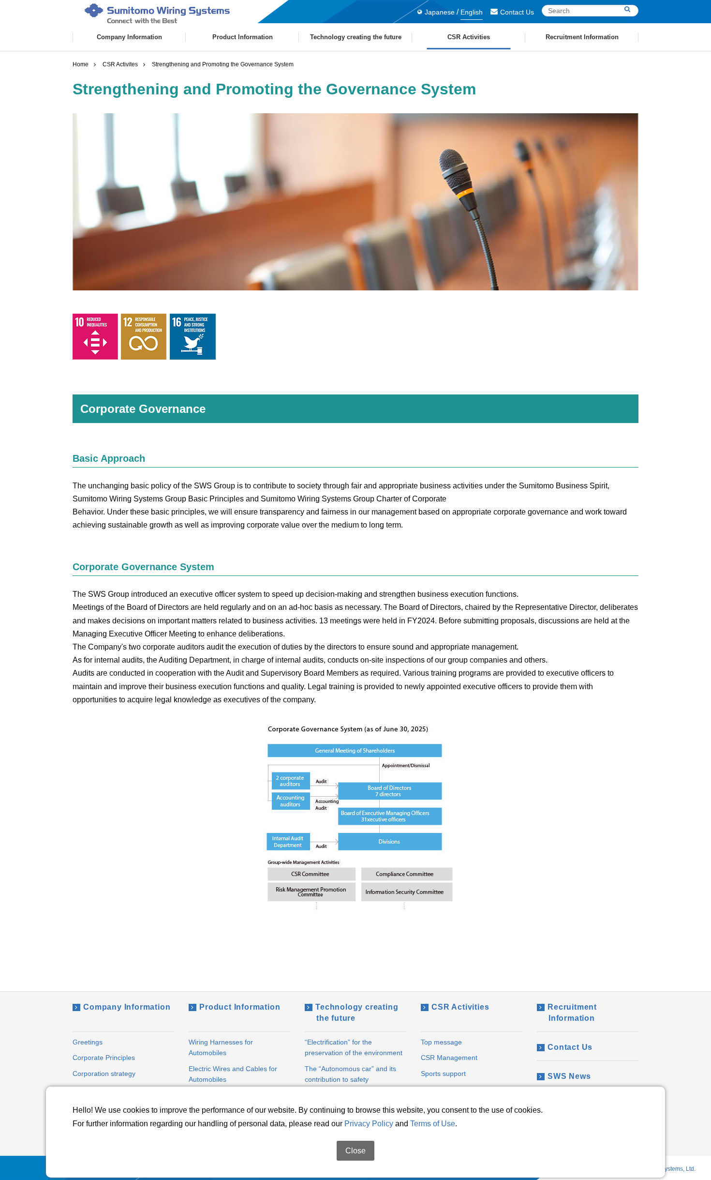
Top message (441, 1042)
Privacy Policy (368, 1123)
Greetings (88, 1042)
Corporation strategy (104, 1073)
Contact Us (517, 12)
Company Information (126, 1007)
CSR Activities (460, 1007)
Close (355, 1151)
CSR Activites (120, 64)
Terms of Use (432, 1123)
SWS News (569, 1076)
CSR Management (449, 1057)
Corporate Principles (104, 1057)
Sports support (443, 1073)
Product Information (239, 1007)
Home (81, 64)
